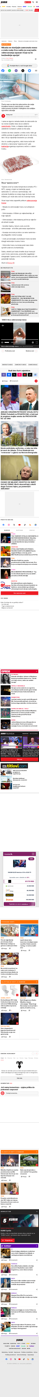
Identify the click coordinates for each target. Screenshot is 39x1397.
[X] (14, 375)
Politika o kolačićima (27, 1352)
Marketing (5, 1352)
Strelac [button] (36, 1058)
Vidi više (19, 1078)
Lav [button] (18, 1058)
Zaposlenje (30, 1354)
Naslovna (3, 41)
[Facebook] (9, 375)
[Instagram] (19, 375)
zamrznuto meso (20, 364)
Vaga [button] (25, 1058)
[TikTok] (30, 375)
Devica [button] (21, 1058)
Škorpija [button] (30, 1058)
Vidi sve (19, 759)
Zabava (10, 41)
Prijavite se (8, 1240)
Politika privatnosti (10, 1354)
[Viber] (3, 375)
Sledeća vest (30, 351)
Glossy (10, 263)
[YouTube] (24, 375)
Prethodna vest (10, 351)
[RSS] (30, 525)
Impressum (17, 1352)
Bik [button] (5, 1058)
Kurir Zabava (9, 58)
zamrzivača (6, 126)
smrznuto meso (7, 364)
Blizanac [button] (10, 1058)
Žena (15, 41)
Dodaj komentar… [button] (12, 1093)
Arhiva (35, 1352)
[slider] (7, 342)
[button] (36, 59)
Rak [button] (14, 1058)
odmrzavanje (32, 364)
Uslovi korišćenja (21, 1354)
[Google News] (35, 375)
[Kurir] (3, 2)
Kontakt (11, 1352)
